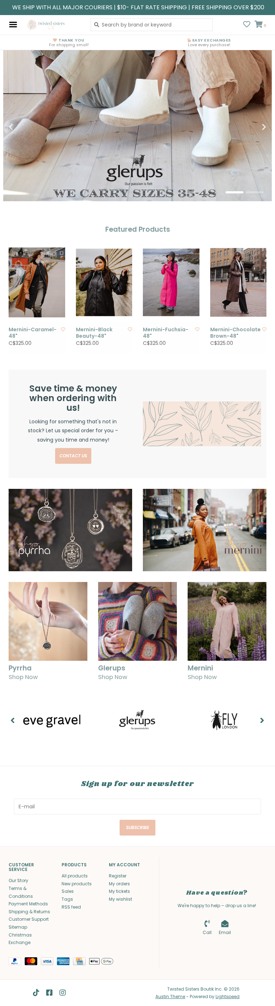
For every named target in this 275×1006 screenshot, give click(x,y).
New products (77, 884)
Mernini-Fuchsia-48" (165, 333)
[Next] (262, 720)
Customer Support (29, 919)
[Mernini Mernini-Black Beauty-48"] (104, 282)
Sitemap (18, 927)
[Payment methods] (17, 962)
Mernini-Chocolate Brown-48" (235, 333)
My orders (119, 884)
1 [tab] (234, 192)
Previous (26, 127)
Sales (68, 891)
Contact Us (73, 456)
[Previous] (13, 720)
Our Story (18, 880)
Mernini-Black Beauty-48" (94, 333)
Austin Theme (170, 996)
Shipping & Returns (29, 912)
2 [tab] (255, 192)
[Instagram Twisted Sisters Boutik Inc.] (63, 992)
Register (117, 876)
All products (75, 876)
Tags (67, 899)
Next (248, 127)
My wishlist (120, 899)
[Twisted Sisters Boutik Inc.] (52, 25)
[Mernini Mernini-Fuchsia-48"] (171, 282)
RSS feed (71, 907)
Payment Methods (28, 904)
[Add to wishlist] (63, 329)
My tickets (119, 891)
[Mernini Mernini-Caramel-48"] (37, 282)
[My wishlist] (246, 25)
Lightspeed (228, 996)
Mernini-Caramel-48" (33, 333)
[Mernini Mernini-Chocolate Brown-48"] (238, 282)
